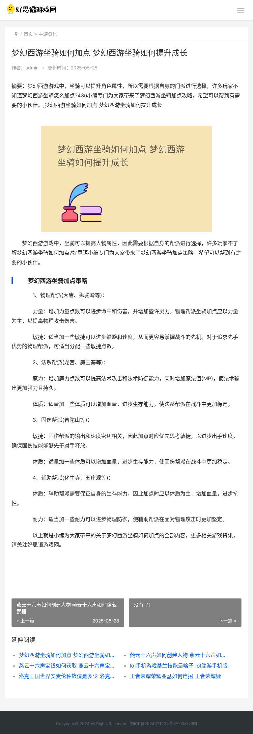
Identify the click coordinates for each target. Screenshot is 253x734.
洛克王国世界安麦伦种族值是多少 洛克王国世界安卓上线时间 (69, 676)
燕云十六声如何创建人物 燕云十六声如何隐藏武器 (180, 655)
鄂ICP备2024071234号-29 (155, 723)
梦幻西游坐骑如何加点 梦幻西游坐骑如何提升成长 (69, 655)
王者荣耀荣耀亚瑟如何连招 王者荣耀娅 (175, 676)
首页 (28, 34)
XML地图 (189, 723)
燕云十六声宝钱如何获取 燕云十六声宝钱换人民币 (69, 665)
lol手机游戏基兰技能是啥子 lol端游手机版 (179, 665)
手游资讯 (48, 34)
